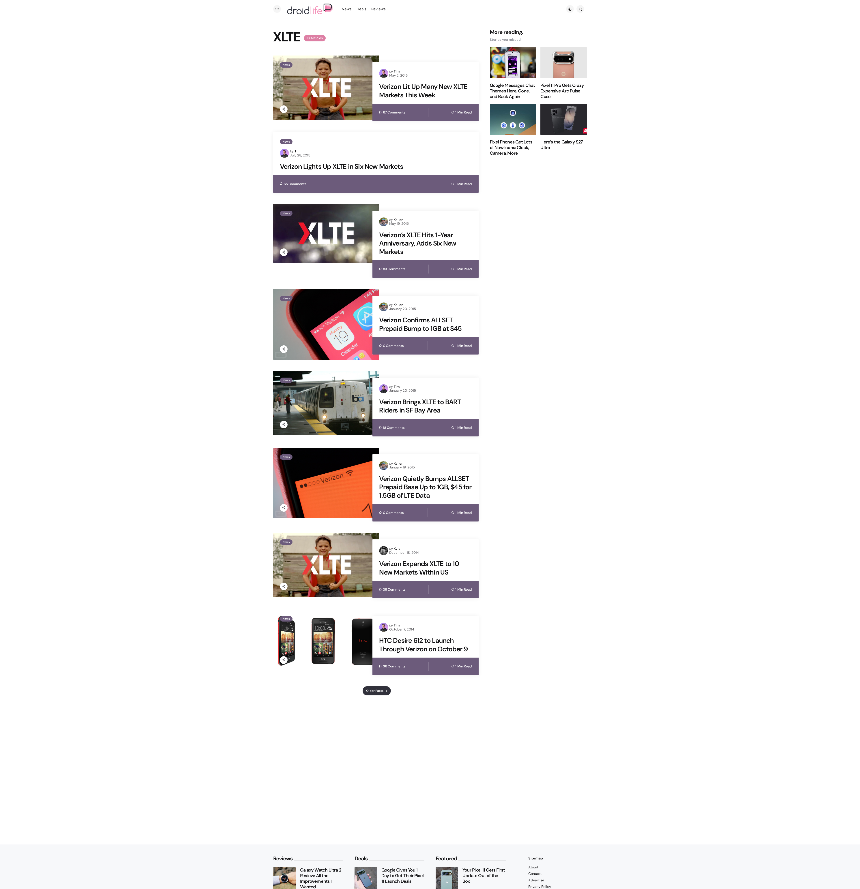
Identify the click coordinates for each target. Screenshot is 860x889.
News (286, 65)
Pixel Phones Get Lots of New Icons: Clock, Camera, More (511, 147)
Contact (535, 873)
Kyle (397, 548)
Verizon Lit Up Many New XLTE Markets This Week (423, 90)
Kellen (398, 220)
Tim (397, 71)
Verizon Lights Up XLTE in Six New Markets (341, 166)
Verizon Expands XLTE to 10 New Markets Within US (419, 568)
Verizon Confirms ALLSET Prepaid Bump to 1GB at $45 (420, 324)
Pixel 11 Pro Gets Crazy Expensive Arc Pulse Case (562, 91)
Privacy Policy (539, 886)
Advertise (536, 880)
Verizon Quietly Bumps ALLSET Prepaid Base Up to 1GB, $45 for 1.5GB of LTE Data (425, 487)
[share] (284, 109)
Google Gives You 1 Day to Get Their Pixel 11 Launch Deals (402, 875)
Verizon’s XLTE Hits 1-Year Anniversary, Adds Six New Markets (417, 243)
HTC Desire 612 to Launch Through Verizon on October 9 (423, 644)
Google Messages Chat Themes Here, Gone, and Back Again (512, 91)
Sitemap (535, 858)
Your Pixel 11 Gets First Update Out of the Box (483, 875)
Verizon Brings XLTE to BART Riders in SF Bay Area (420, 406)
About (533, 867)
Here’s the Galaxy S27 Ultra (561, 144)
